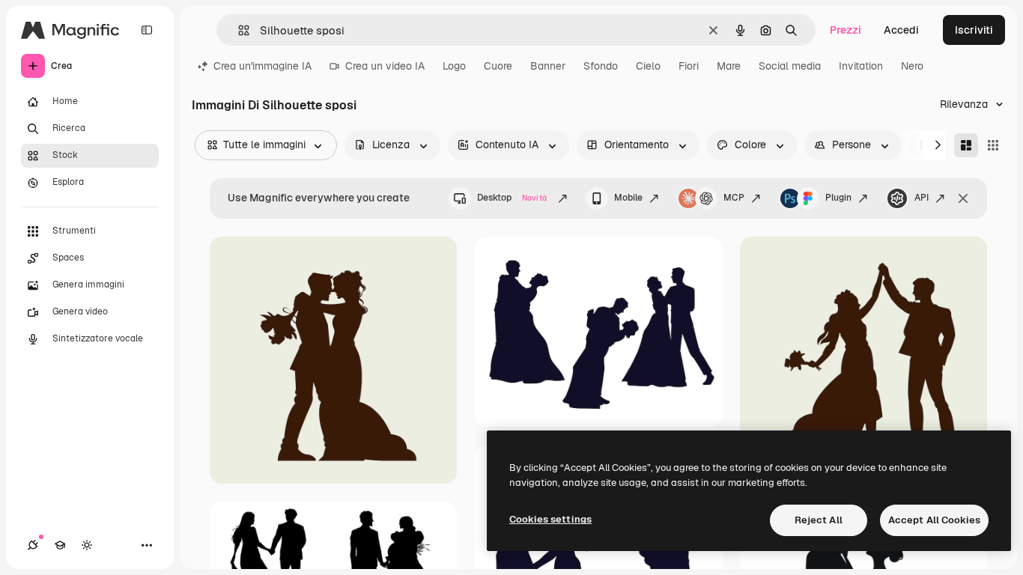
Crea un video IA (385, 66)
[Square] (993, 145)
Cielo (648, 66)
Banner (547, 66)
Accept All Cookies (934, 520)
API (921, 198)
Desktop (512, 198)
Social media (790, 66)
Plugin (838, 198)
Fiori (689, 66)
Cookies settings (550, 519)
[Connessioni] (33, 545)
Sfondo (600, 66)
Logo (454, 66)
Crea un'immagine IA (262, 66)
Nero (912, 66)
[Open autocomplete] (237, 30)
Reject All (819, 520)
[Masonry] (966, 145)
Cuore (498, 66)
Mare (729, 66)
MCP (733, 198)
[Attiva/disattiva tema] (87, 545)
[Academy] (60, 545)
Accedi (901, 30)
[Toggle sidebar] (147, 30)
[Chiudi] (963, 198)
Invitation (861, 66)
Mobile (628, 198)
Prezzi (845, 30)
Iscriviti (974, 30)
